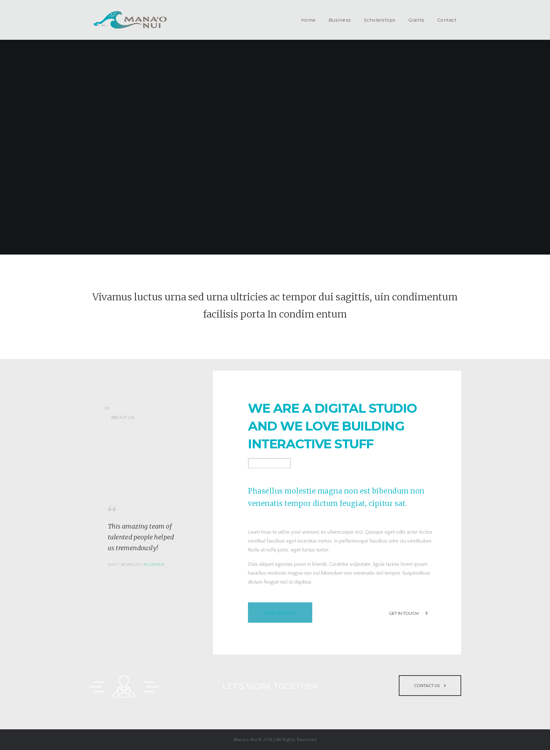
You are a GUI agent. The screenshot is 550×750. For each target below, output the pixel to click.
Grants (416, 20)
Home (308, 20)
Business (339, 20)
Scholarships (380, 20)
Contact (447, 20)
